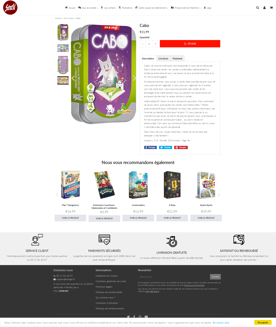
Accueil (58, 18)
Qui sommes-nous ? (105, 297)
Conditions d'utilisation (107, 303)
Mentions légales (104, 286)
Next (134, 78)
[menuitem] (69, 7)
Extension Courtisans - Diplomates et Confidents (104, 206)
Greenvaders (138, 205)
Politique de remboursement (110, 308)
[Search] (257, 8)
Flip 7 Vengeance (70, 205)
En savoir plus (221, 322)
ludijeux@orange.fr (65, 279)
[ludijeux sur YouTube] (146, 317)
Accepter (263, 322)
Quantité (145, 37)
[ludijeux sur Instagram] (140, 317)
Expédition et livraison (107, 275)
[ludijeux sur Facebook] (134, 317)
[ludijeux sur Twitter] (128, 317)
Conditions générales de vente (111, 281)
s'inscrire (215, 277)
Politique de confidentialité (109, 292)
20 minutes (68, 18)
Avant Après (206, 205)
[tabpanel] (63, 32)
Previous (72, 78)
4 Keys (172, 205)
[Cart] (271, 8)
